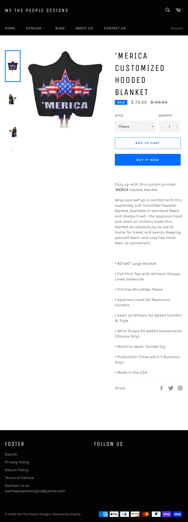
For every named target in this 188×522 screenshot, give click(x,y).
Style (119, 115)
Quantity (165, 115)
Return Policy (17, 470)
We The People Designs (37, 10)
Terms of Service (19, 477)
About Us (84, 28)
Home (10, 28)
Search (11, 454)
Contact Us (115, 28)
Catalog (34, 28)
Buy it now (147, 160)
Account (177, 28)
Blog (59, 28)
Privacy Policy (17, 462)
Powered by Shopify (66, 514)
